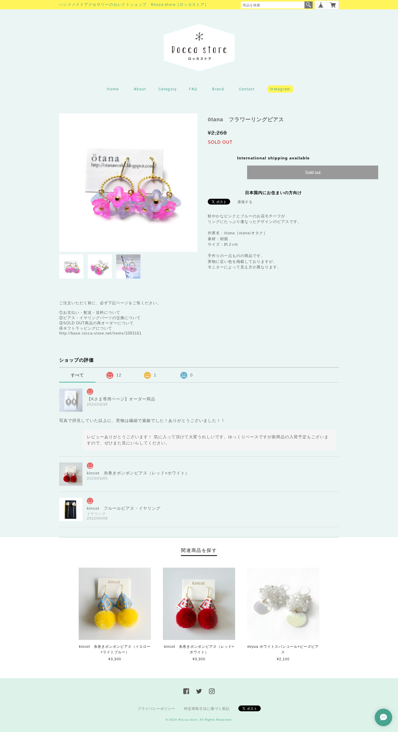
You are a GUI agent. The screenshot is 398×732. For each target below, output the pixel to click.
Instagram (280, 89)
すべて (77, 375)
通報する (245, 202)
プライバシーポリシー (156, 709)
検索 (308, 4)
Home (113, 89)
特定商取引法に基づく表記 (207, 709)
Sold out (312, 172)
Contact (247, 89)
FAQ (193, 89)
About (140, 89)
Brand (218, 89)
